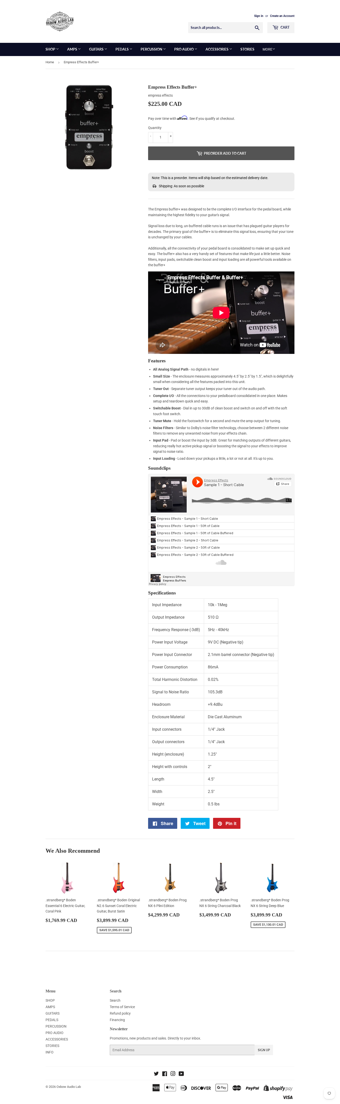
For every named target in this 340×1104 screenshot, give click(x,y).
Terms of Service (122, 1007)
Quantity (155, 128)
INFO (50, 1052)
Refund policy (120, 1013)
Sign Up (264, 1050)
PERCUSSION (152, 49)
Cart (284, 27)
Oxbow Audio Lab (69, 1087)
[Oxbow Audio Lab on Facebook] (164, 1074)
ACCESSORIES (217, 49)
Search (115, 1000)
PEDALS (122, 49)
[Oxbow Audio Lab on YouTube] (181, 1074)
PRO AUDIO (184, 49)
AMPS (72, 49)
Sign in (258, 16)
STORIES (247, 49)
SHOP (51, 49)
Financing (117, 1020)
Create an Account (282, 16)
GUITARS (96, 49)
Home (50, 62)
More (267, 49)
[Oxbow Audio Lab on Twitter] (156, 1074)
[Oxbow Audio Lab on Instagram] (172, 1074)
